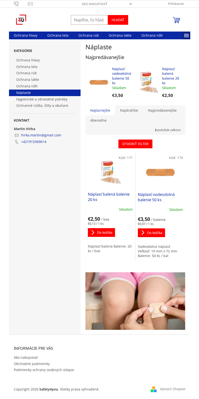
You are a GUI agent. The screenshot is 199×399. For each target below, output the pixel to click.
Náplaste (23, 92)
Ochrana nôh (27, 86)
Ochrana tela (26, 66)
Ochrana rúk (26, 73)
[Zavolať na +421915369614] (21, 3)
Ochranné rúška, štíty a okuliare (42, 105)
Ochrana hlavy (28, 60)
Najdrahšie (129, 110)
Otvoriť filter (135, 143)
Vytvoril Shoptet (172, 389)
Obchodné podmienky (32, 363)
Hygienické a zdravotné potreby (41, 99)
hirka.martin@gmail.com (41, 135)
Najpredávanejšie (162, 110)
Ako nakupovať (94, 4)
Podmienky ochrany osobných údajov (44, 369)
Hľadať (118, 19)
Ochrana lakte (27, 79)
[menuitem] (25, 35)
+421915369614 (33, 141)
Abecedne (98, 120)
